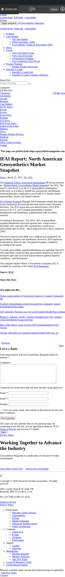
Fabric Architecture (21, 526)
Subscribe (18, 17)
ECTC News (6, 107)
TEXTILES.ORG (11, 9)
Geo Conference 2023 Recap (26, 61)
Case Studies (12, 36)
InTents (15, 518)
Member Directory (21, 556)
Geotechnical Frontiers (23, 58)
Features (4, 118)
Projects (4, 139)
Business (4, 101)
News (9, 47)
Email (3, 398)
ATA (30, 177)
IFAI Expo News (8, 123)
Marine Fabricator (20, 521)
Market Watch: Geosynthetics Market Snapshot (26, 185)
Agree (3, 432)
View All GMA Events (23, 53)
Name (4, 393)
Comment (5, 362)
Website (4, 404)
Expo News (5, 115)
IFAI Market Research (10, 201)
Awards (3, 98)
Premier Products (14, 64)
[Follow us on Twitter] (12, 575)
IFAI (10, 272)
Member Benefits (20, 554)
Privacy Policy (7, 435)
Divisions (16, 537)
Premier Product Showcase (25, 66)
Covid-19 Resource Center (19, 562)
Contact (16, 545)
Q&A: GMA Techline (10, 142)
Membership (12, 551)
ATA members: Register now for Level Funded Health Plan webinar (32, 312)
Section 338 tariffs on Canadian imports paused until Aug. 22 (29, 333)
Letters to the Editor (9, 126)
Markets (4, 129)
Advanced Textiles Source (24, 523)
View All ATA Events (22, 55)
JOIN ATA (54, 9)
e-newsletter (30, 17)
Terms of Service (8, 429)
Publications (18, 540)
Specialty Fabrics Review (24, 512)
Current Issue (6, 17)
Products (10, 33)
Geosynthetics (19, 515)
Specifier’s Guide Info (22, 72)
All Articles (5, 96)
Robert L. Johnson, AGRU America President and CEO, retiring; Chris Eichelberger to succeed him (31, 318)
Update (3, 145)
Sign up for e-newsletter (37, 468)
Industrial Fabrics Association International (24, 182)
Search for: (5, 80)
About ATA (17, 532)
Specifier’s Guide (14, 69)
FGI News (5, 120)
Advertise (16, 548)
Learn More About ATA (11, 468)
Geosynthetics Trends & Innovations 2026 (32, 44)
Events (9, 50)
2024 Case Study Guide (23, 42)
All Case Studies (20, 39)
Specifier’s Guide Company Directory (30, 75)
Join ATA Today (20, 559)
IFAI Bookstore (41, 266)
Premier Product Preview (12, 134)
